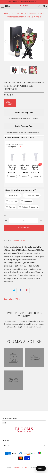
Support (41, 468)
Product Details (20, 240)
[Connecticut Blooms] (24, 6)
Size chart (9, 103)
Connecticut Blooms (20, 467)
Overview (7, 240)
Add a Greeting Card (24, 126)
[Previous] (5, 41)
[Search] (39, 6)
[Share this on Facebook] (20, 290)
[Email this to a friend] (33, 290)
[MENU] (1, 6)
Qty (5, 215)
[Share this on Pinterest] (27, 290)
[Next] (43, 41)
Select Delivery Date (24, 112)
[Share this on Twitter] (14, 290)
